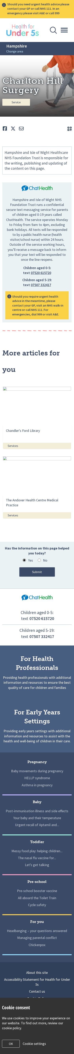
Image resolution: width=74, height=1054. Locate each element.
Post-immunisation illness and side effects (37, 811)
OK (11, 1044)
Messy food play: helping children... (37, 851)
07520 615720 (41, 272)
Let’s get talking (37, 865)
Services (13, 446)
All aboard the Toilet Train (37, 898)
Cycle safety (37, 905)
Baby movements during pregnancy (37, 771)
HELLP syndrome (37, 778)
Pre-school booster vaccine (37, 890)
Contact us (37, 991)
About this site (37, 972)
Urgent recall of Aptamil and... (37, 825)
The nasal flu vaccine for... (37, 858)
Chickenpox (37, 945)
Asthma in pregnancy (37, 785)
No (45, 560)
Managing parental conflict (37, 937)
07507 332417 (41, 285)
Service (16, 102)
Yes (30, 560)
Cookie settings (34, 1043)
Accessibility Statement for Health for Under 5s (37, 982)
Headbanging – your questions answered (37, 930)
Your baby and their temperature (37, 818)
